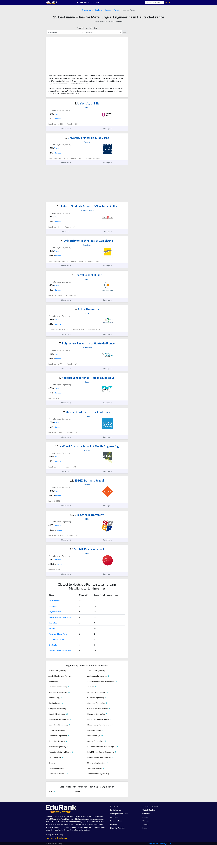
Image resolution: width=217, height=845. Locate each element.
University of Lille (87, 103)
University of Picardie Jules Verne (87, 137)
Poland (145, 817)
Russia (144, 828)
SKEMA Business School (87, 549)
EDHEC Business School (87, 480)
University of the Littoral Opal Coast (87, 412)
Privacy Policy (165, 844)
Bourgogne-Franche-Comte (60, 617)
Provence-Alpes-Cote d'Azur (60, 650)
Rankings (106, 128)
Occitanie (53, 645)
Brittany (52, 628)
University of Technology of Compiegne (87, 240)
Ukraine (145, 821)
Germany (146, 813)
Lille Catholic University (87, 514)
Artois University (87, 309)
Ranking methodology (56, 838)
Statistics (65, 128)
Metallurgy (98, 10)
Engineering (86, 10)
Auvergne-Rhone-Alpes (58, 634)
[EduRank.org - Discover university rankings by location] (51, 2)
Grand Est (53, 623)
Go (124, 32)
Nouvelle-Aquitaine (56, 639)
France (116, 10)
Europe (108, 10)
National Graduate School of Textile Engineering (87, 446)
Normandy (53, 606)
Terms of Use (153, 844)
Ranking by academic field (87, 28)
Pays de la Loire (55, 612)
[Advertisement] (65, 56)
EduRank (119, 21)
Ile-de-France (54, 600)
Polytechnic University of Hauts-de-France (87, 343)
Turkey (145, 824)
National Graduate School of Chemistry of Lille (87, 206)
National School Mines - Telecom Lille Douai (87, 377)
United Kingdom (148, 810)
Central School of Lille (87, 275)
